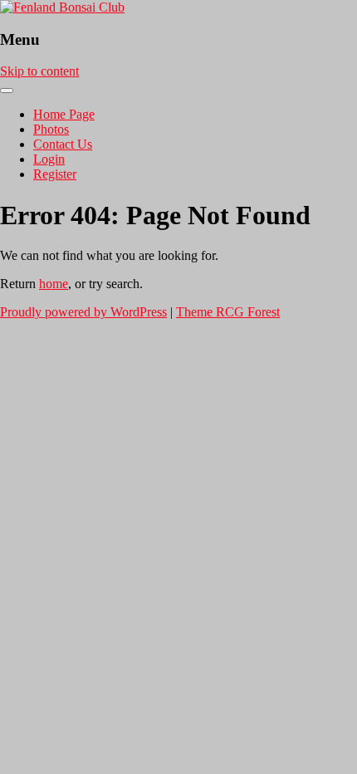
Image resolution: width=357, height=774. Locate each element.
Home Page (64, 114)
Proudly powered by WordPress (83, 312)
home (53, 284)
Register (54, 174)
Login (49, 159)
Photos (51, 129)
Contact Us (62, 144)
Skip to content (39, 71)
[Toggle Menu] (6, 90)
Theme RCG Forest (228, 312)
